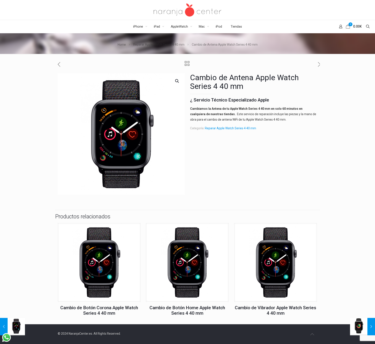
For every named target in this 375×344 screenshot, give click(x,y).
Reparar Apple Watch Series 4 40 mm (158, 44)
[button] (177, 81)
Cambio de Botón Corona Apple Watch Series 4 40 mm (99, 310)
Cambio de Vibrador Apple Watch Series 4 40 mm (275, 310)
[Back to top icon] (312, 334)
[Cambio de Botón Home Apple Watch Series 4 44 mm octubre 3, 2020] (12, 326)
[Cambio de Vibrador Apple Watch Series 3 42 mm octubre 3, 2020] (362, 326)
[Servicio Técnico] (187, 10)
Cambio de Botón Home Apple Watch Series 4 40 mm (187, 310)
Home (122, 44)
